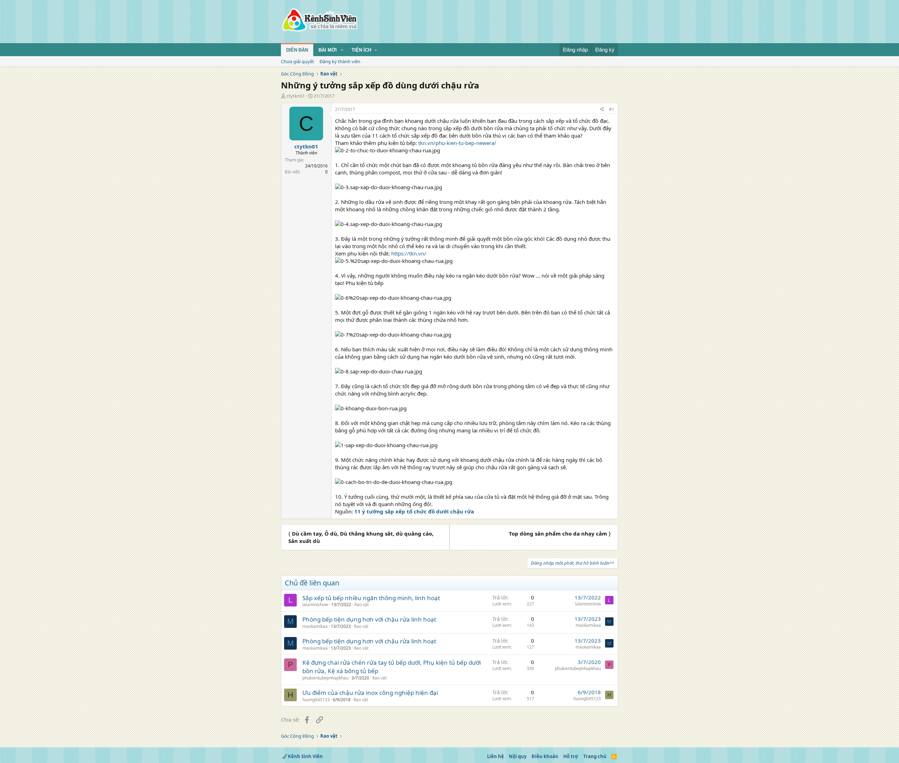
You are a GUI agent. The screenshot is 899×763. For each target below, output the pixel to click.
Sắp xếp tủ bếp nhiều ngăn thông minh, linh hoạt (371, 598)
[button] (342, 50)
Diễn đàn (297, 50)
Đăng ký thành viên (340, 61)
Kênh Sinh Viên (305, 756)
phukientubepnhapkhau (325, 678)
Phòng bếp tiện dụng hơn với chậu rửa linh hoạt (369, 619)
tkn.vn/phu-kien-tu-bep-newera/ (457, 142)
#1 (611, 109)
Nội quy (517, 756)
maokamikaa (315, 626)
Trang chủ (594, 756)
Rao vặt (361, 605)
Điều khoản (545, 756)
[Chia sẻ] (601, 110)
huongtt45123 (316, 700)
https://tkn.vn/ (408, 253)
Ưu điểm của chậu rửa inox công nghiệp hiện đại (370, 693)
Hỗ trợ (570, 756)
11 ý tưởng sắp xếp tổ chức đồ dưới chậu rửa (414, 511)
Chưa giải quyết (297, 61)
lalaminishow (315, 605)
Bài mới (328, 50)
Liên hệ (495, 756)
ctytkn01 (296, 96)
